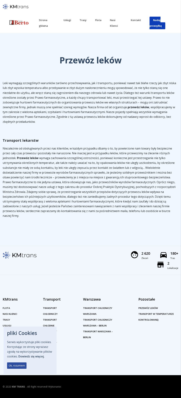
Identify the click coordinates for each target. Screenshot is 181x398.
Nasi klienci (10, 313)
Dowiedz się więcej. (31, 356)
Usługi (7, 325)
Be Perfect (68, 386)
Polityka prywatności (161, 387)
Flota (6, 308)
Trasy (6, 319)
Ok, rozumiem (17, 365)
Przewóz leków (148, 308)
